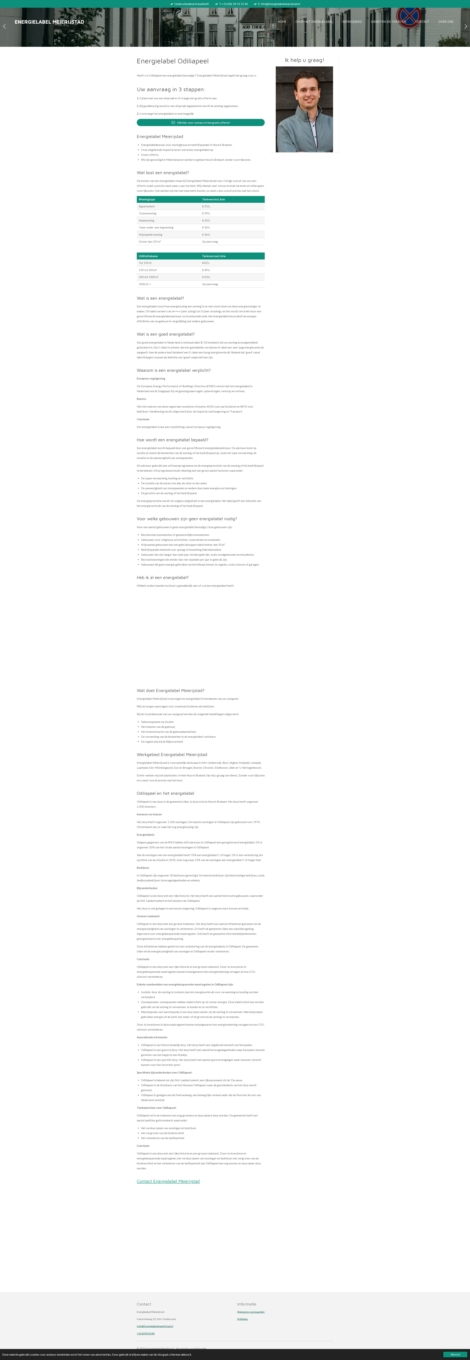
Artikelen (242, 1319)
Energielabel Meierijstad (49, 22)
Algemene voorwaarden (251, 1311)
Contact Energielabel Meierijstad (168, 1181)
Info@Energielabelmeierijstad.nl (155, 1326)
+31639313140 (146, 1333)
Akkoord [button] (455, 1354)
